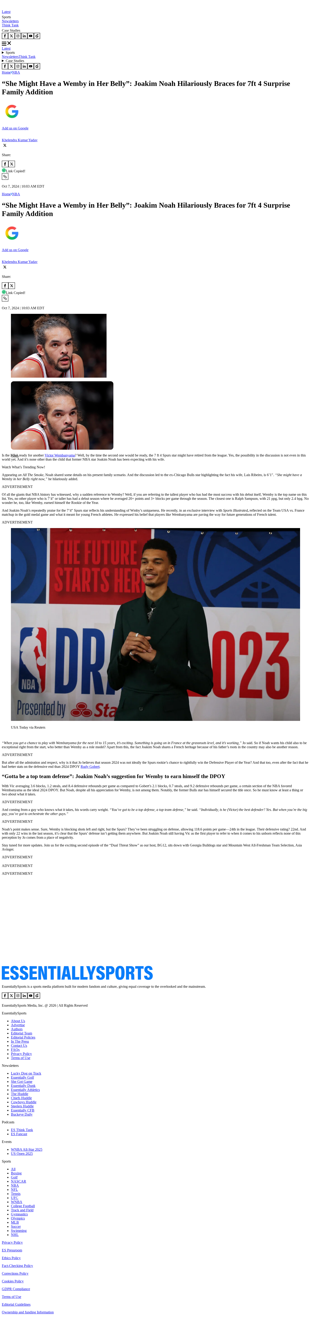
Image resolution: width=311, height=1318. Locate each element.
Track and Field (22, 1210)
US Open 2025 (22, 1154)
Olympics (18, 1218)
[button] (13, 464)
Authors (17, 1029)
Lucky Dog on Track (26, 1073)
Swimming (19, 1231)
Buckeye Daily (22, 1114)
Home (6, 72)
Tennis (15, 1194)
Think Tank (10, 25)
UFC (14, 1198)
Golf (14, 1177)
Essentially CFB (22, 1110)
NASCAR (18, 1181)
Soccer (16, 1226)
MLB (15, 1222)
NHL (15, 1235)
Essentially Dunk (23, 1086)
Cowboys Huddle (23, 1102)
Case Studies (15, 61)
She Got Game (21, 1081)
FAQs (15, 1050)
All (13, 1169)
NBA (16, 72)
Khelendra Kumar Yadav (20, 140)
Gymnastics (19, 1214)
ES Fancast (19, 1134)
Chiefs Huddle (21, 1098)
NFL (14, 1190)
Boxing (16, 1173)
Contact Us (19, 1045)
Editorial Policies (23, 1037)
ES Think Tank (22, 1130)
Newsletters (10, 21)
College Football (23, 1206)
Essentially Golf (22, 1077)
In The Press (20, 1041)
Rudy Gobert (90, 767)
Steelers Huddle (22, 1106)
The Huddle (19, 1094)
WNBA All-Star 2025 (26, 1149)
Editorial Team (21, 1033)
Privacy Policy (21, 1054)
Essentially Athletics (25, 1090)
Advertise (18, 1025)
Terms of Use (20, 1058)
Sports (10, 52)
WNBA (16, 1202)
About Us (18, 1021)
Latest (6, 12)
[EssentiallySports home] (77, 979)
